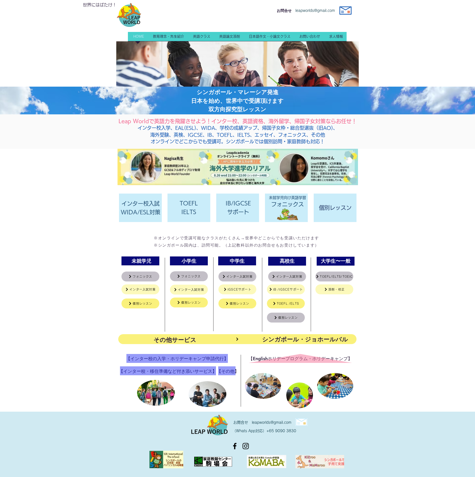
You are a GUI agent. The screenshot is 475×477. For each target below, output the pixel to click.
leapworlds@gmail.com (271, 422)
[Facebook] (235, 446)
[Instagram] (245, 446)
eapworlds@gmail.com (315, 10)
